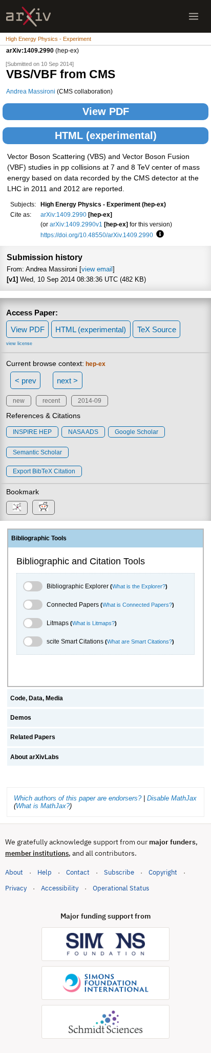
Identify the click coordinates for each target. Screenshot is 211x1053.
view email (97, 269)
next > (67, 380)
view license (19, 343)
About (14, 872)
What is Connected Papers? (137, 605)
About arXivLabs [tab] (34, 757)
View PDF (105, 111)
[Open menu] (193, 16)
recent (51, 400)
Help (44, 872)
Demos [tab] (20, 718)
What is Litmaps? (93, 623)
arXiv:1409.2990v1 (76, 224)
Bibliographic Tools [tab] (39, 538)
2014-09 (89, 400)
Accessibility (59, 888)
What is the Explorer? (138, 586)
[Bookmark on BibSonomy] (17, 508)
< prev (25, 380)
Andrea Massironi (30, 91)
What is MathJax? (43, 806)
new (19, 400)
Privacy (16, 888)
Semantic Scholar (37, 452)
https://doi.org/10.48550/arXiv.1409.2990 (96, 235)
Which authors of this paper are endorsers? (77, 798)
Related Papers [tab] (32, 737)
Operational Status (121, 887)
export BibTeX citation (44, 471)
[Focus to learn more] (158, 234)
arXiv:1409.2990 (63, 214)
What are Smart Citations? (139, 641)
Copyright (163, 872)
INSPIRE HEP (32, 432)
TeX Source (156, 329)
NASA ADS (83, 432)
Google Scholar (136, 432)
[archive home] (28, 17)
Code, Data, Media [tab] (36, 698)
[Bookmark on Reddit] (43, 507)
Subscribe (119, 872)
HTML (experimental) (106, 135)
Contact (78, 872)
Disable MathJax (172, 798)
